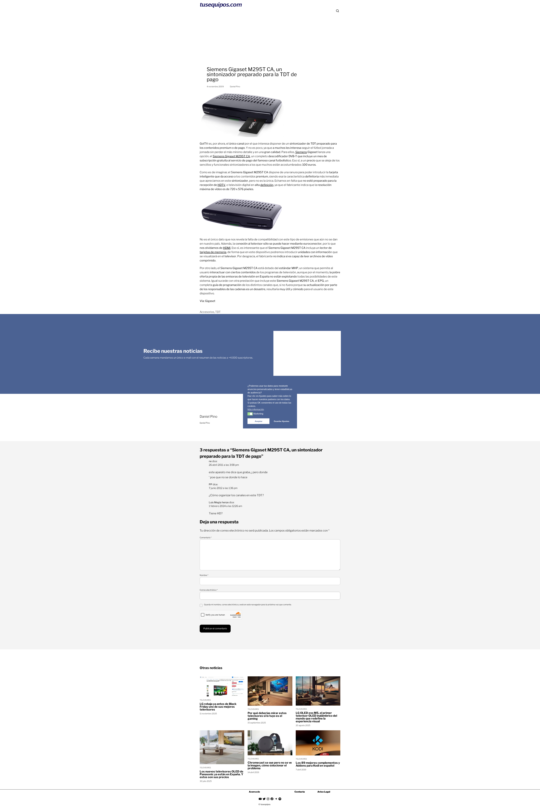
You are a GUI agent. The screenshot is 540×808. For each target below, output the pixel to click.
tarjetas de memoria (213, 252)
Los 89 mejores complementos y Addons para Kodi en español (318, 764)
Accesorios (207, 312)
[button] (250, 413)
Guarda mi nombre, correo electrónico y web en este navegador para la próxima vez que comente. (248, 604)
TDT (218, 312)
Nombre (204, 575)
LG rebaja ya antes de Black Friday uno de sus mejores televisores (218, 706)
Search (337, 11)
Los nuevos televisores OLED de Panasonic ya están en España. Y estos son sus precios (221, 774)
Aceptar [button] (258, 421)
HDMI (226, 248)
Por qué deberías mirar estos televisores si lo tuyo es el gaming (267, 716)
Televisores (205, 700)
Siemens (301, 152)
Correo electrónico (209, 590)
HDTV (221, 185)
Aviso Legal (323, 791)
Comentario (206, 537)
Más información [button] (256, 409)
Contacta (299, 791)
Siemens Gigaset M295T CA (231, 156)
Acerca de (254, 791)
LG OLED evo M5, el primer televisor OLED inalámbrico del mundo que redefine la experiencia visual (316, 717)
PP (210, 484)
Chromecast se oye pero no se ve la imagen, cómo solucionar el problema (270, 765)
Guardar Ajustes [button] (281, 421)
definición (266, 185)
